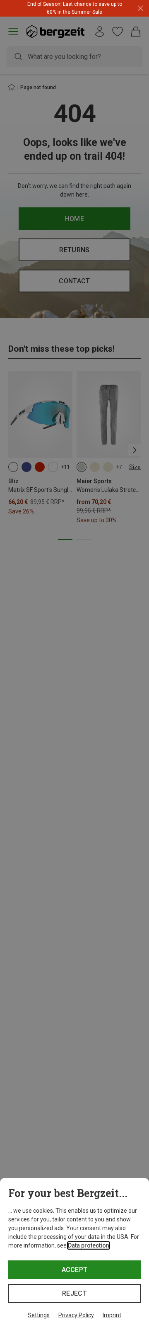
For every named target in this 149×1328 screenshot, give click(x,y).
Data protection (88, 1245)
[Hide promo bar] (140, 8)
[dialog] (74, 1253)
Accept (75, 1270)
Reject (74, 1293)
